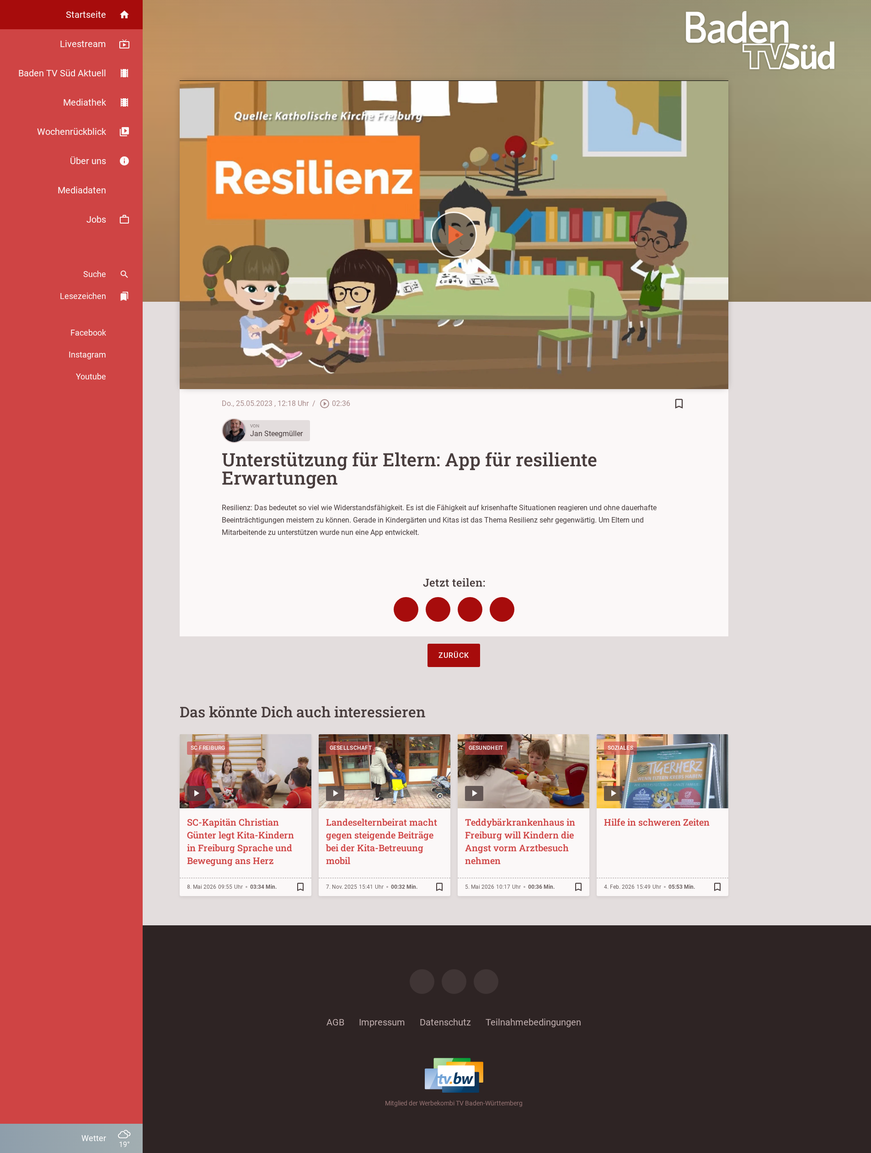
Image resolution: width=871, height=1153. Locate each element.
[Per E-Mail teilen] (502, 609)
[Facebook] (422, 981)
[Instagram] (454, 981)
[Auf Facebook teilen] (406, 609)
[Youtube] (486, 981)
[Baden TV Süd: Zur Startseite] (760, 40)
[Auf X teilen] (438, 609)
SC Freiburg (208, 748)
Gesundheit (486, 748)
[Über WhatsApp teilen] (470, 609)
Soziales (620, 748)
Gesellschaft (351, 748)
